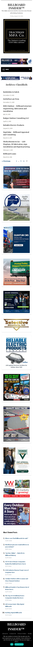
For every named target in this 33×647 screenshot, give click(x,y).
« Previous (6, 161)
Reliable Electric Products (13, 125)
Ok (12, 644)
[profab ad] (16, 207)
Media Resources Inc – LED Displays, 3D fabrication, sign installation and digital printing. (16, 144)
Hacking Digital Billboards (13, 613)
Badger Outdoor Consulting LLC (16, 118)
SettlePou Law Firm (11, 99)
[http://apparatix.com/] (16, 61)
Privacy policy (19, 644)
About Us (5, 633)
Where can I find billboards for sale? (16, 538)
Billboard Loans (9, 154)
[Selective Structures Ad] (16, 324)
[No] (31, 640)
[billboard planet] (16, 239)
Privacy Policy (22, 633)
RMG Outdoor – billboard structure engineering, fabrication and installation (17, 108)
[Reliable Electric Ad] (16, 352)
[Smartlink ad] (16, 302)
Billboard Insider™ (16, 6)
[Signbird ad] (16, 460)
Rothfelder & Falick (11, 92)
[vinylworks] (16, 488)
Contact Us (12, 633)
